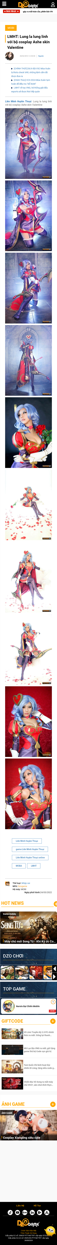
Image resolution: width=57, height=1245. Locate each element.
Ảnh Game (13, 1104)
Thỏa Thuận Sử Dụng (28, 1233)
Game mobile (9, 914)
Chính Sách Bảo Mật (28, 1231)
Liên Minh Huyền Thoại (18, 101)
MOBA (19, 866)
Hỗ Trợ (37, 1205)
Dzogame (22, 886)
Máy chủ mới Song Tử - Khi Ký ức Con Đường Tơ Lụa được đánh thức (29, 942)
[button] (54, 976)
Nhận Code (35, 1033)
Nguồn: (41, 56)
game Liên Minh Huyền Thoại (30, 849)
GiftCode (12, 1021)
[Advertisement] (28, 1172)
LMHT (34, 866)
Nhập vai (26, 883)
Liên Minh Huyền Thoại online (30, 857)
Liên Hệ (20, 1205)
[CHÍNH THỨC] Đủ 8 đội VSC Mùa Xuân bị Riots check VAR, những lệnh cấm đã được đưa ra (30, 72)
